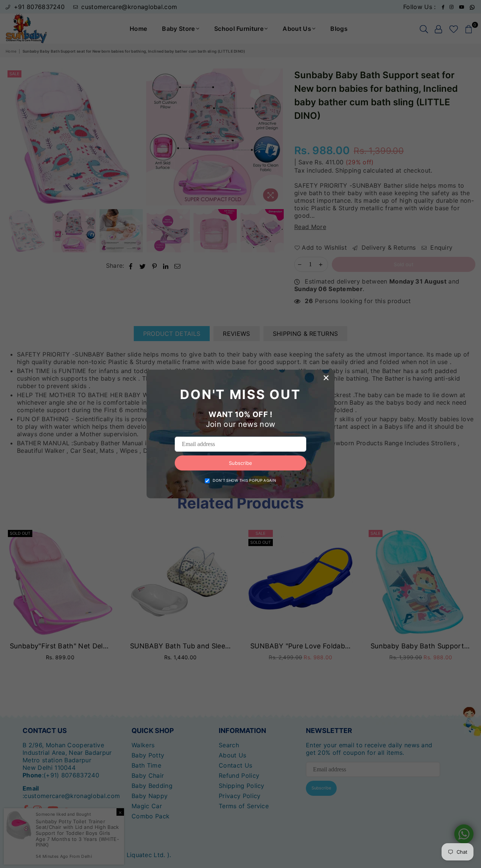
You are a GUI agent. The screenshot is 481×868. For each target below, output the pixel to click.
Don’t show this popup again (244, 480)
